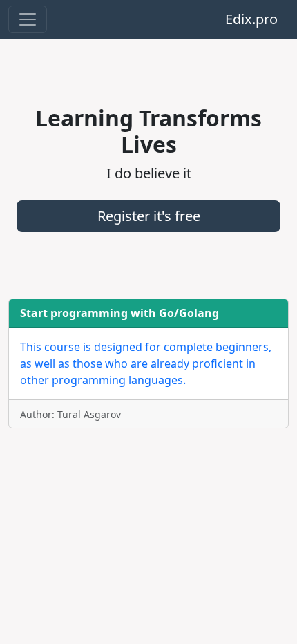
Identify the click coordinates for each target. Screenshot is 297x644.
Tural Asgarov (89, 414)
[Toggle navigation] (27, 19)
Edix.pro (251, 19)
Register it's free (148, 216)
